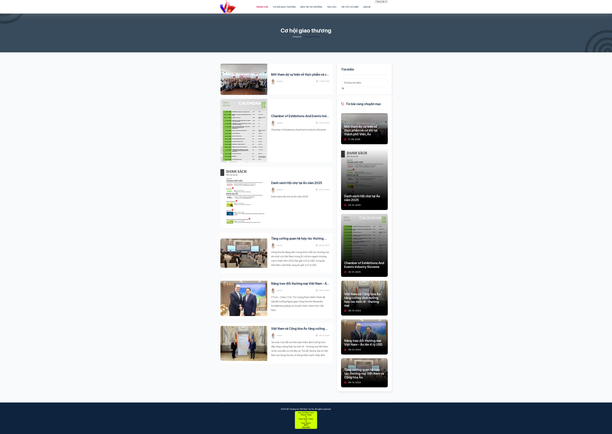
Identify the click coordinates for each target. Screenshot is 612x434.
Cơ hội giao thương (311, 37)
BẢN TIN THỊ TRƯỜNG (311, 7)
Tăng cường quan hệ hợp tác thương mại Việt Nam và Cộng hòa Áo (318, 238)
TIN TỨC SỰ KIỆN (349, 7)
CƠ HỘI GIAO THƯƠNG (284, 7)
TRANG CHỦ (262, 7)
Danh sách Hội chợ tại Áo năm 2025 (296, 183)
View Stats (306, 427)
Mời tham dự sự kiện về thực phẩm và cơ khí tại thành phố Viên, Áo (318, 74)
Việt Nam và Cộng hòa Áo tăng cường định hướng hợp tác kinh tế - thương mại (327, 329)
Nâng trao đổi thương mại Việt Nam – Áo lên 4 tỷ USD (309, 283)
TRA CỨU (331, 7)
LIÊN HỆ (366, 7)
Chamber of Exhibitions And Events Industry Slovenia (309, 116)
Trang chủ (296, 37)
